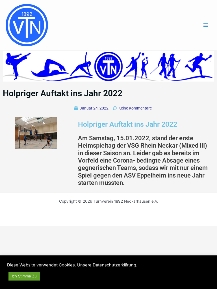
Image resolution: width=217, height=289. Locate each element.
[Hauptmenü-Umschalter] (206, 25)
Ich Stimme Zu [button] (24, 276)
